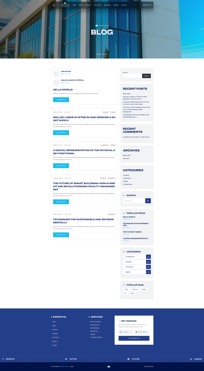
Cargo (126, 289)
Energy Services (95, 325)
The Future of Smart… (132, 232)
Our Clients (97, 5)
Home (74, 5)
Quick (132, 293)
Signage (92, 334)
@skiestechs (64, 366)
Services (88, 5)
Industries (107, 5)
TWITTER (73, 359)
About (81, 5)
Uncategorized (127, 184)
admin (60, 112)
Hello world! (66, 71)
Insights (113, 112)
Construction (105, 145)
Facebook (10, 359)
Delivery (134, 289)
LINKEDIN (198, 359)
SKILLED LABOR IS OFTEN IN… (72, 80)
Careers (116, 5)
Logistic (144, 289)
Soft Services (94, 331)
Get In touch (148, 366)
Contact (124, 5)
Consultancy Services (96, 337)
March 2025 (127, 155)
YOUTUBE (136, 359)
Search (125, 72)
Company (105, 112)
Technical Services (95, 321)
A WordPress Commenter (131, 137)
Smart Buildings (94, 328)
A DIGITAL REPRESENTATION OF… (136, 238)
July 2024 (126, 158)
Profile (147, 5)
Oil (125, 293)
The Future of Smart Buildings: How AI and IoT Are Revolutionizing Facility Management (84, 186)
